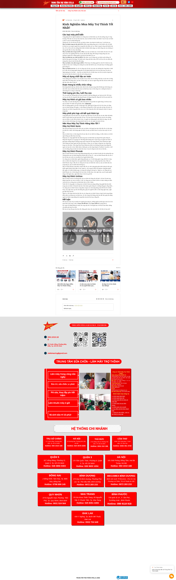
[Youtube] (132, 2)
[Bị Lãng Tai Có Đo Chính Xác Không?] (110, 275)
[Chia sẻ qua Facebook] (63, 255)
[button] (118, 10)
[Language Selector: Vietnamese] (123, 2)
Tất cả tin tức (60, 11)
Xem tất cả (118, 267)
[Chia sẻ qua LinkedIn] (70, 255)
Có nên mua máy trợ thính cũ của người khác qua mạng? (88, 284)
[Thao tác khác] (112, 20)
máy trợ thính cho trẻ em (77, 11)
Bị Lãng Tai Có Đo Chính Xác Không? (109, 284)
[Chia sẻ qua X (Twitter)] (66, 255)
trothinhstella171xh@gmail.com (119, 390)
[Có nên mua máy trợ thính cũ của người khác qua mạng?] (88, 275)
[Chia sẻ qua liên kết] (73, 255)
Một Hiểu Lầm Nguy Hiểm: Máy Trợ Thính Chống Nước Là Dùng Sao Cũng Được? (65, 284)
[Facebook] (128, 2)
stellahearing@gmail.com (57, 353)
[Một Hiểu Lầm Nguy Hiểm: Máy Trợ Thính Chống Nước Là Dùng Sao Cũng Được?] (66, 275)
